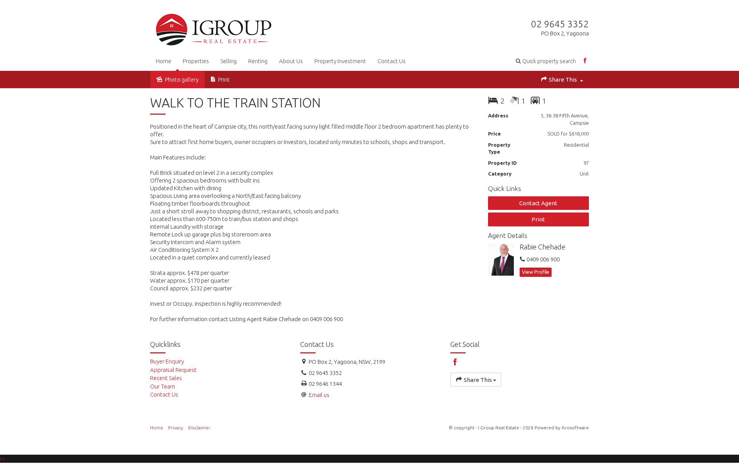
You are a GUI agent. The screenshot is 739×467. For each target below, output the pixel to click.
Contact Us (392, 61)
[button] (546, 61)
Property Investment (340, 61)
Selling (229, 61)
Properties (196, 61)
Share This (563, 79)
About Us (291, 61)
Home (163, 61)
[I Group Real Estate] (213, 28)
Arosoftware (575, 427)
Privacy (175, 427)
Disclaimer (199, 427)
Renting (258, 61)
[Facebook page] (585, 61)
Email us (319, 395)
